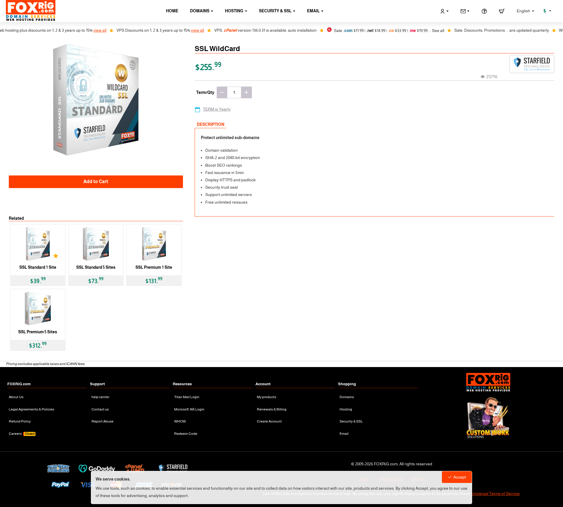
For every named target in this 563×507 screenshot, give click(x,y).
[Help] (484, 11)
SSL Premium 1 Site (153, 267)
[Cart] (502, 11)
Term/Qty (205, 92)
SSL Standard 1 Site (37, 267)
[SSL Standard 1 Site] (37, 243)
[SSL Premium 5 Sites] (37, 308)
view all (82, 30)
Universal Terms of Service (495, 493)
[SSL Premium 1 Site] (154, 243)
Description (210, 124)
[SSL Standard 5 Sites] (95, 243)
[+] (246, 92)
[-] (222, 92)
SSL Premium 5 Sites (37, 331)
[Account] (444, 11)
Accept (459, 477)
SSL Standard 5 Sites (96, 267)
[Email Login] (465, 11)
